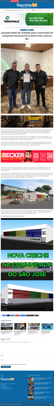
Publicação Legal (14, 10)
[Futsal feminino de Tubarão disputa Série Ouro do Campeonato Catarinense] (34, 326)
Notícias (19, 10)
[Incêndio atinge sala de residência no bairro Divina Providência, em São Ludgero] (31, 384)
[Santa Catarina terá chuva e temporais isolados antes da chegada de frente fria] (7, 326)
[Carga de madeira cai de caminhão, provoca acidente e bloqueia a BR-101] (31, 398)
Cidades (8, 10)
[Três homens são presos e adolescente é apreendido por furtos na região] (31, 389)
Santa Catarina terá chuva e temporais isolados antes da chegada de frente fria (6, 331)
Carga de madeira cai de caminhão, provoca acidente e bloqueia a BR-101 (43, 397)
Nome (2, 355)
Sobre (22, 10)
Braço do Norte (13, 27)
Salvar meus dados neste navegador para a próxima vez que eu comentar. (14, 364)
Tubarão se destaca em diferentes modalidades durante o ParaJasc (46, 331)
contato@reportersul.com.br (7, 388)
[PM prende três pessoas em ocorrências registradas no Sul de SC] (31, 394)
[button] (27, 19)
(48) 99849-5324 (7, 387)
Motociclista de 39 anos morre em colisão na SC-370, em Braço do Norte (43, 378)
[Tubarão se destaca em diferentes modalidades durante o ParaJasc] (47, 326)
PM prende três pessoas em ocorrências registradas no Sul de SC (42, 393)
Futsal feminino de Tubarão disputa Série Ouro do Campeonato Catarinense (33, 331)
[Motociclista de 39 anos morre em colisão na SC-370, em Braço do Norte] (31, 379)
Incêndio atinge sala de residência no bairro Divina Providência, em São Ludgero (43, 383)
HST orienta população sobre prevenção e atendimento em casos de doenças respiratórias (20, 332)
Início (5, 10)
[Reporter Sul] (27, 5)
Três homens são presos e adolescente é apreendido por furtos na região (42, 388)
